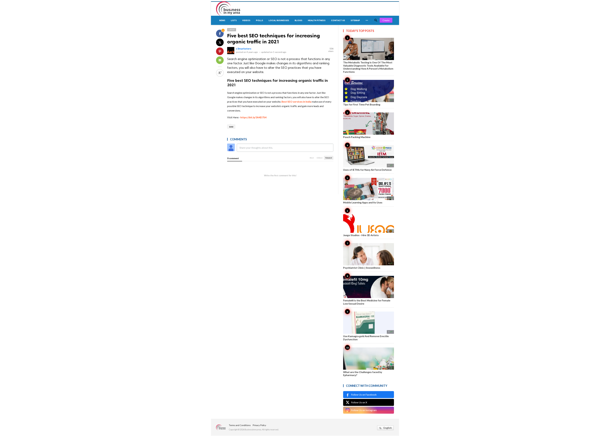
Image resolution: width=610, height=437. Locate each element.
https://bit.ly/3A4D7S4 (253, 117)
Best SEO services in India (296, 101)
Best (312, 158)
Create (386, 20)
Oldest (319, 158)
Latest (231, 29)
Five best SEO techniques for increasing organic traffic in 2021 (273, 39)
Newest (328, 158)
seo (231, 126)
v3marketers (243, 48)
